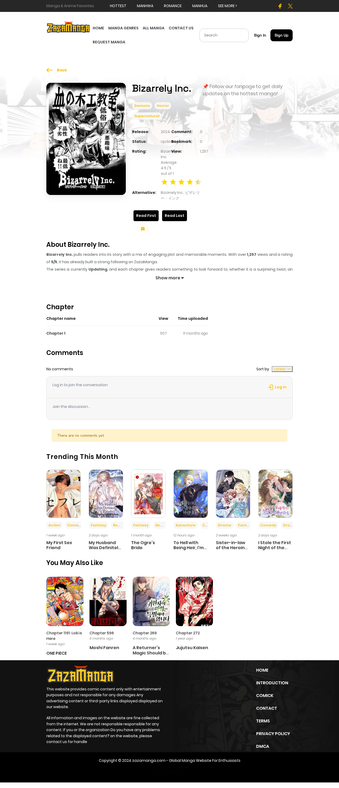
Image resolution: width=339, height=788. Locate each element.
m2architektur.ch (169, 771)
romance (173, 5)
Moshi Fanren (104, 648)
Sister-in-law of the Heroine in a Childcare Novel (232, 550)
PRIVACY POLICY (273, 734)
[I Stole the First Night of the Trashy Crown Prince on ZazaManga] (275, 493)
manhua (199, 5)
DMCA (262, 746)
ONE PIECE (56, 653)
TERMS (263, 721)
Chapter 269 (145, 633)
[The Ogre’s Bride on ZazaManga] (148, 493)
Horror (163, 105)
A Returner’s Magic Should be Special (151, 653)
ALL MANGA (153, 28)
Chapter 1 (55, 333)
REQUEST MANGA (109, 42)
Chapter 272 (188, 633)
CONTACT (266, 708)
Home (262, 670)
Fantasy (98, 525)
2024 (165, 131)
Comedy (75, 525)
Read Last (174, 215)
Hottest (118, 5)
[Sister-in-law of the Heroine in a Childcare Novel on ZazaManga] (233, 493)
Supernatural (146, 116)
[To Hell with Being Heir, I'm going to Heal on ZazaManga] (191, 493)
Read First (146, 215)
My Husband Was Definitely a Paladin (105, 548)
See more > (227, 5)
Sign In (260, 35)
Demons (142, 105)
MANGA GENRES (123, 28)
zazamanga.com (149, 760)
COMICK (264, 696)
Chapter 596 (102, 633)
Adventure (185, 525)
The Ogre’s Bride (143, 545)
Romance (122, 525)
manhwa (145, 5)
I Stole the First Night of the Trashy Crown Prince (274, 550)
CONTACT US (181, 28)
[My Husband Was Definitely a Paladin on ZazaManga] (106, 493)
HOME (98, 28)
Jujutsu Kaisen (192, 648)
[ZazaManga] (68, 26)
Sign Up (281, 35)
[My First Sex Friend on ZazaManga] (64, 493)
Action (54, 525)
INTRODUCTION (272, 683)
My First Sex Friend (59, 545)
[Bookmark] (142, 229)
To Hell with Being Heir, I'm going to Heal (188, 548)
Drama (224, 525)
